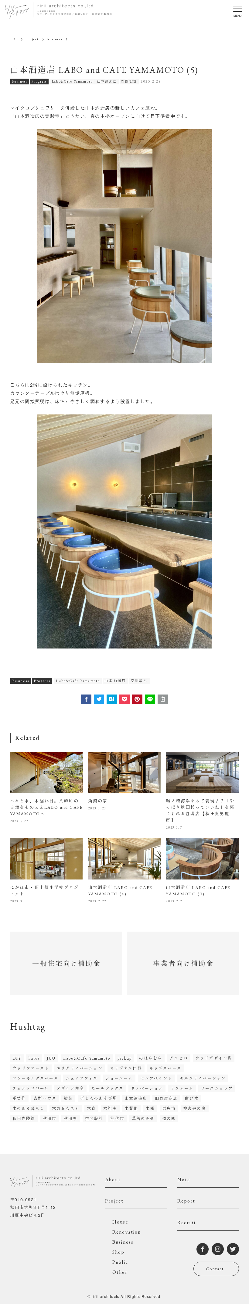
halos (34, 1058)
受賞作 (19, 1098)
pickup (125, 1058)
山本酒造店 (107, 81)
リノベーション (147, 1088)
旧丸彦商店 (166, 1098)
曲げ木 (192, 1098)
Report (186, 1201)
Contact (215, 1268)
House (120, 1222)
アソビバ (178, 1058)
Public (120, 1262)
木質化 (131, 1108)
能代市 (117, 1118)
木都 (150, 1108)
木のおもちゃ (66, 1108)
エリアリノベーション (79, 1068)
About (113, 1179)
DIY (16, 1058)
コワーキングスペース (35, 1078)
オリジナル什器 (126, 1068)
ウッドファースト (30, 1068)
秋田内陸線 (24, 1118)
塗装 (68, 1098)
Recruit (186, 1222)
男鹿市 (169, 1108)
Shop (118, 1252)
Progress (39, 81)
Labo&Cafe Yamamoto (72, 81)
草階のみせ (143, 1118)
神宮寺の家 (194, 1108)
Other (120, 1272)
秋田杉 (70, 1118)
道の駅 (169, 1118)
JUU (51, 1058)
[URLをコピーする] (163, 699)
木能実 (110, 1108)
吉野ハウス (44, 1098)
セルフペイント (156, 1078)
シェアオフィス (82, 1078)
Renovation (126, 1232)
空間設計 (129, 81)
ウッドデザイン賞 (213, 1058)
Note (183, 1179)
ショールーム (119, 1078)
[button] (86, 699)
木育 (91, 1108)
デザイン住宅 (70, 1088)
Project (114, 1201)
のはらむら (150, 1058)
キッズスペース (165, 1068)
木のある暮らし (28, 1108)
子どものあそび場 (98, 1098)
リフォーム (181, 1088)
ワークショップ (217, 1088)
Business (19, 81)
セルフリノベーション (203, 1078)
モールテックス (107, 1088)
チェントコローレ (30, 1088)
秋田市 (49, 1118)
